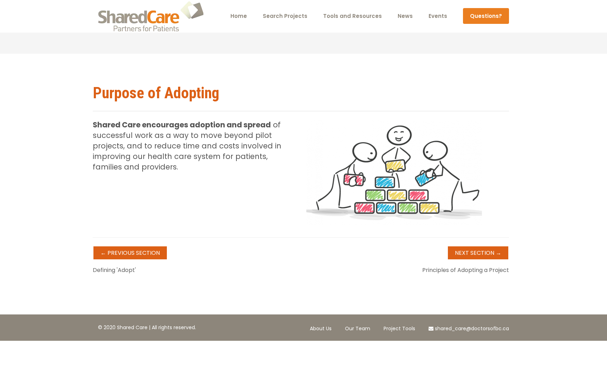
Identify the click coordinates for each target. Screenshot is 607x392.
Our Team (357, 328)
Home (238, 16)
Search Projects (285, 16)
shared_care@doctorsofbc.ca (471, 328)
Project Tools (399, 328)
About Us (321, 328)
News (405, 16)
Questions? (486, 16)
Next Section (478, 253)
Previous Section (130, 253)
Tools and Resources (352, 16)
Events (438, 16)
